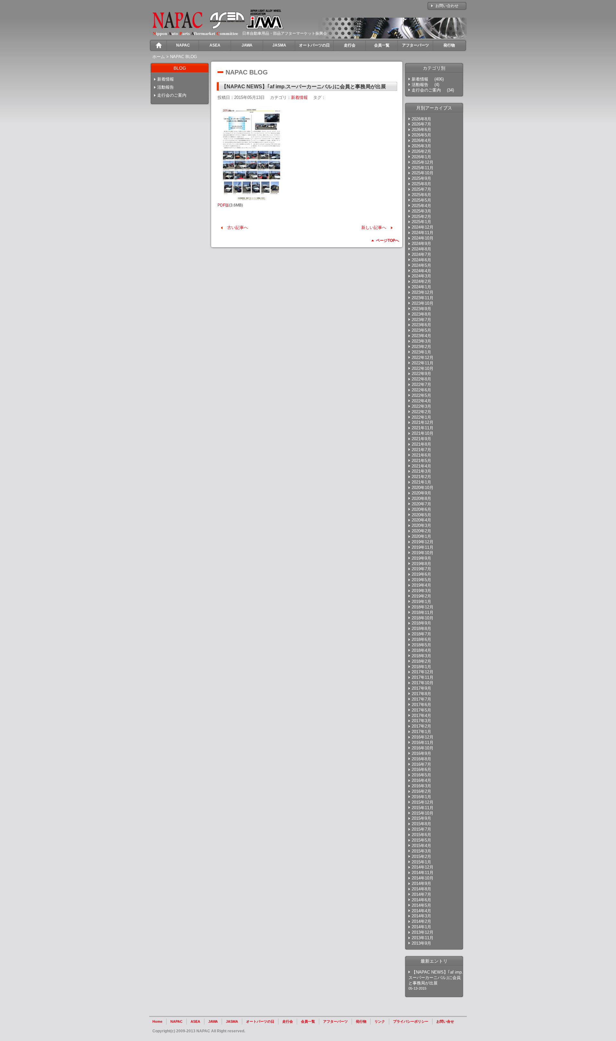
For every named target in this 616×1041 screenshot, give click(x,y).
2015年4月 (421, 845)
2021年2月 (421, 476)
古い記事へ (237, 227)
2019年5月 (421, 579)
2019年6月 (421, 574)
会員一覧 (308, 1021)
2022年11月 (422, 363)
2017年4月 (421, 715)
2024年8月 (421, 249)
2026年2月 (421, 151)
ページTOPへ (387, 240)
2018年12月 (422, 607)
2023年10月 (422, 303)
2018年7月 (421, 634)
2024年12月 (422, 227)
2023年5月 (421, 330)
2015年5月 (421, 840)
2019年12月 (422, 541)
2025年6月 (421, 194)
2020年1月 (421, 536)
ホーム (158, 56)
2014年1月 (421, 926)
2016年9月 (421, 753)
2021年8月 (421, 444)
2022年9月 (421, 373)
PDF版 (223, 205)
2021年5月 (421, 460)
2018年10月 (422, 618)
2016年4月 (421, 780)
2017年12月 (422, 671)
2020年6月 (421, 509)
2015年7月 (421, 829)
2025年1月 (421, 221)
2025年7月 (421, 189)
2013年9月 (421, 943)
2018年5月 (421, 645)
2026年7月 (421, 124)
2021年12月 (422, 422)
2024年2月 (421, 281)
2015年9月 (421, 818)
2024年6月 (421, 260)
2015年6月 (421, 834)
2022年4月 (421, 400)
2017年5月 (421, 710)
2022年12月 (422, 357)
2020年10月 (422, 487)
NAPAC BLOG (183, 56)
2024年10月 (422, 238)
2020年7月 (421, 504)
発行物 (361, 1021)
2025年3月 (421, 211)
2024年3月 (421, 276)
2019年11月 (422, 547)
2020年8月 (421, 498)
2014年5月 (421, 905)
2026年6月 (421, 129)
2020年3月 (421, 525)
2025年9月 (421, 178)
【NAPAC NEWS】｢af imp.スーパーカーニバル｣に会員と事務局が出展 (435, 977)
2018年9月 (421, 623)
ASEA (195, 1021)
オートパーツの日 (260, 1021)
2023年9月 (421, 308)
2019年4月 (421, 585)
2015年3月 (421, 851)
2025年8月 (421, 183)
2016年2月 (421, 791)
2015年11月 (422, 807)
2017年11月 (422, 677)
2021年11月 (422, 427)
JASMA (232, 1021)
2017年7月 (421, 699)
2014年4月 (421, 910)
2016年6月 (421, 769)
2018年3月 (421, 655)
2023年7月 (421, 319)
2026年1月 (421, 156)
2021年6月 (421, 455)
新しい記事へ (373, 227)
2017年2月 (421, 726)
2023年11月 (422, 297)
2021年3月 (421, 471)
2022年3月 (421, 406)
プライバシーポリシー (410, 1021)
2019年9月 (421, 558)
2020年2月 (421, 531)
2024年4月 (421, 270)
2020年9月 (421, 493)
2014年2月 (421, 921)
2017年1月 (421, 731)
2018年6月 (421, 639)
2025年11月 (422, 167)
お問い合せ (445, 1021)
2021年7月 (421, 449)
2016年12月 (422, 737)
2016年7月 (421, 764)
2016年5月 (421, 775)
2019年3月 (421, 590)
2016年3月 (421, 785)
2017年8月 (421, 693)
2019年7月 (421, 568)
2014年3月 (421, 916)
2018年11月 (422, 612)
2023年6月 (421, 324)
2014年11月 (422, 872)
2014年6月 (421, 899)
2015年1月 (421, 862)
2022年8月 (421, 379)
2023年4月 (421, 335)
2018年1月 (421, 666)
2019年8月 (421, 563)
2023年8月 (421, 314)
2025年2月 (421, 216)
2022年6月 (421, 390)
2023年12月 (422, 292)
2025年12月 (422, 162)
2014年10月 (422, 878)
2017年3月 (421, 720)
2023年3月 (421, 341)
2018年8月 (421, 628)
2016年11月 (422, 742)
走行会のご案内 (171, 95)
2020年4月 (421, 520)
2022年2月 (421, 411)
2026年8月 (421, 119)
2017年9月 (421, 688)
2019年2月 (421, 596)
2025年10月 (422, 173)
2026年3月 (421, 146)
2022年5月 (421, 395)
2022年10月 (422, 368)
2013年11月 (422, 937)
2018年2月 (421, 661)
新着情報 (165, 79)
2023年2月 (421, 346)
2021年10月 (422, 433)
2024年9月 (421, 243)
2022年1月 (421, 417)
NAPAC (176, 1021)
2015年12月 (422, 802)
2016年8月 (421, 759)
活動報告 (165, 87)
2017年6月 (421, 704)
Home (157, 1021)
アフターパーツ (335, 1021)
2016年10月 (422, 748)
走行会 (287, 1021)
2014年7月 (421, 894)
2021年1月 (421, 482)
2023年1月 (421, 352)
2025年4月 (421, 205)
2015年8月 (421, 823)
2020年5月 (421, 514)
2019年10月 (422, 552)
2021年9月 (421, 438)
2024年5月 (421, 265)
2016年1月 (421, 796)
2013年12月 (422, 932)
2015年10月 (422, 813)
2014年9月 (421, 883)
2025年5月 (421, 200)
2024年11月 (422, 232)
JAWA (213, 1021)
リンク (379, 1021)
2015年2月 (421, 856)
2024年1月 (421, 286)
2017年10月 (422, 682)
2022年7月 (421, 384)
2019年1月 (421, 601)
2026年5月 (421, 135)
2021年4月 (421, 466)
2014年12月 (422, 867)
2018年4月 (421, 650)
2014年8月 (421, 889)
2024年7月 (421, 254)
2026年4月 (421, 140)
